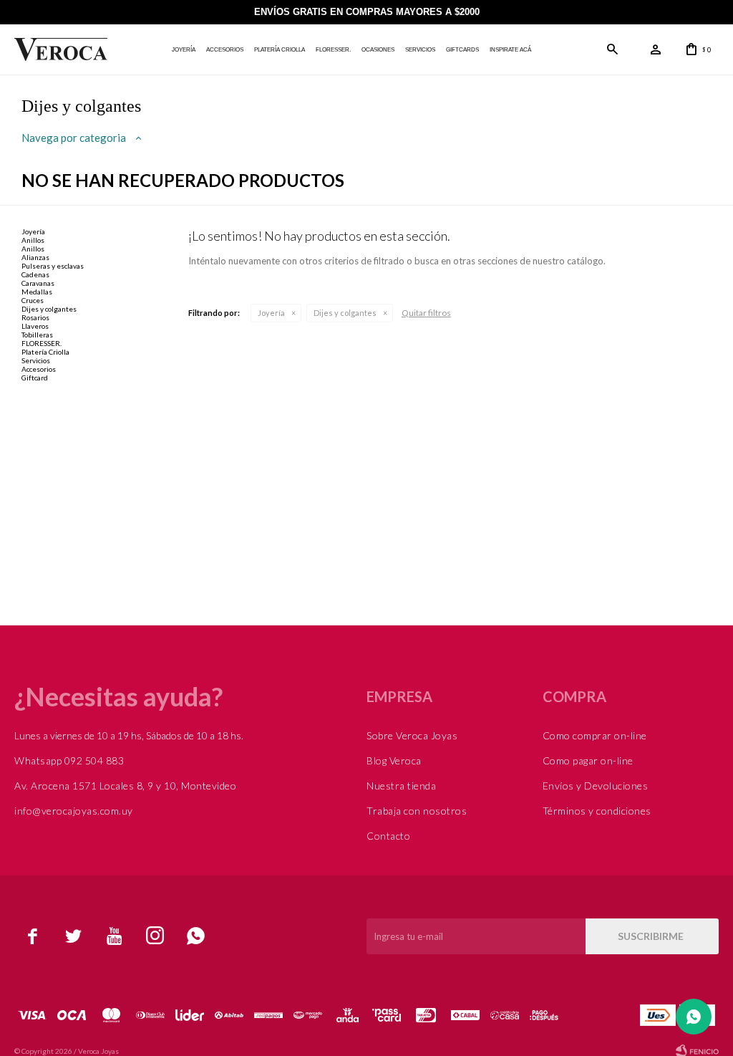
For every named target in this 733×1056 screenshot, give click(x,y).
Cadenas (35, 274)
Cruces (32, 300)
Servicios (420, 50)
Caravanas (37, 283)
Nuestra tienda (401, 785)
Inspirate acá (510, 50)
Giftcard (34, 377)
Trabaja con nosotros (416, 811)
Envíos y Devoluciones (596, 785)
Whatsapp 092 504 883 (69, 760)
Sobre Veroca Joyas (411, 735)
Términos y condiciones (597, 811)
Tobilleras (37, 334)
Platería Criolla (279, 50)
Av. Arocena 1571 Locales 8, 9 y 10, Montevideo (125, 785)
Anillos (32, 240)
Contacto (388, 836)
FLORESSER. (333, 50)
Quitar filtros (426, 312)
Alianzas (35, 257)
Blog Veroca (394, 760)
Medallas (36, 291)
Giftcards (462, 50)
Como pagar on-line (588, 760)
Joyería (183, 50)
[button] (613, 49)
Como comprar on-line (595, 735)
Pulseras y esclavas (52, 265)
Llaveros (35, 326)
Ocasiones (377, 50)
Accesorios (224, 50)
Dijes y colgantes (345, 312)
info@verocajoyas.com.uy (73, 811)
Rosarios (35, 317)
